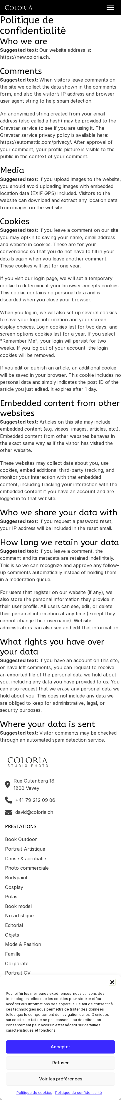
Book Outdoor (21, 839)
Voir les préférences (60, 1079)
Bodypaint (16, 877)
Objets (12, 935)
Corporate (16, 963)
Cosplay (14, 887)
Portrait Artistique (25, 849)
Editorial (14, 925)
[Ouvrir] (110, 8)
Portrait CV (18, 973)
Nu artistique (19, 915)
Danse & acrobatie (25, 858)
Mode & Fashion (23, 944)
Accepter (60, 1046)
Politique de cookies (34, 1092)
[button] (112, 982)
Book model (18, 906)
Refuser (60, 1063)
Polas (11, 896)
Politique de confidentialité (78, 1092)
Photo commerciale (27, 868)
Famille (13, 954)
